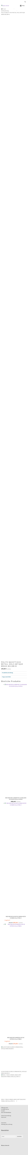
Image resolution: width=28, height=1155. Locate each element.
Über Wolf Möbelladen (6, 1112)
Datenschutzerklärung (6, 1115)
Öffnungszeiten (4, 1107)
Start (4, 9)
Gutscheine (3, 1122)
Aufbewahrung (5, 10)
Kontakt (3, 1111)
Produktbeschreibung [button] (7, 672)
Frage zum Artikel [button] (6, 676)
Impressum (3, 1117)
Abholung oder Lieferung (6, 1124)
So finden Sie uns (5, 1109)
